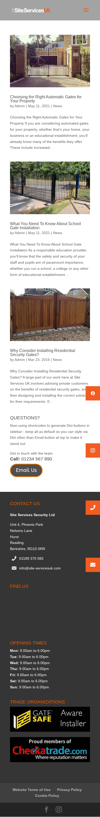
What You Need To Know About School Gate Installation (45, 226)
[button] (93, 450)
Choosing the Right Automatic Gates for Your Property (46, 99)
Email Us (26, 470)
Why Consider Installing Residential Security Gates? (42, 352)
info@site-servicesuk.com (40, 568)
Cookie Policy (47, 796)
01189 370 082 (31, 558)
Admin (20, 106)
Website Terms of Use (32, 790)
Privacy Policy (69, 790)
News (57, 106)
